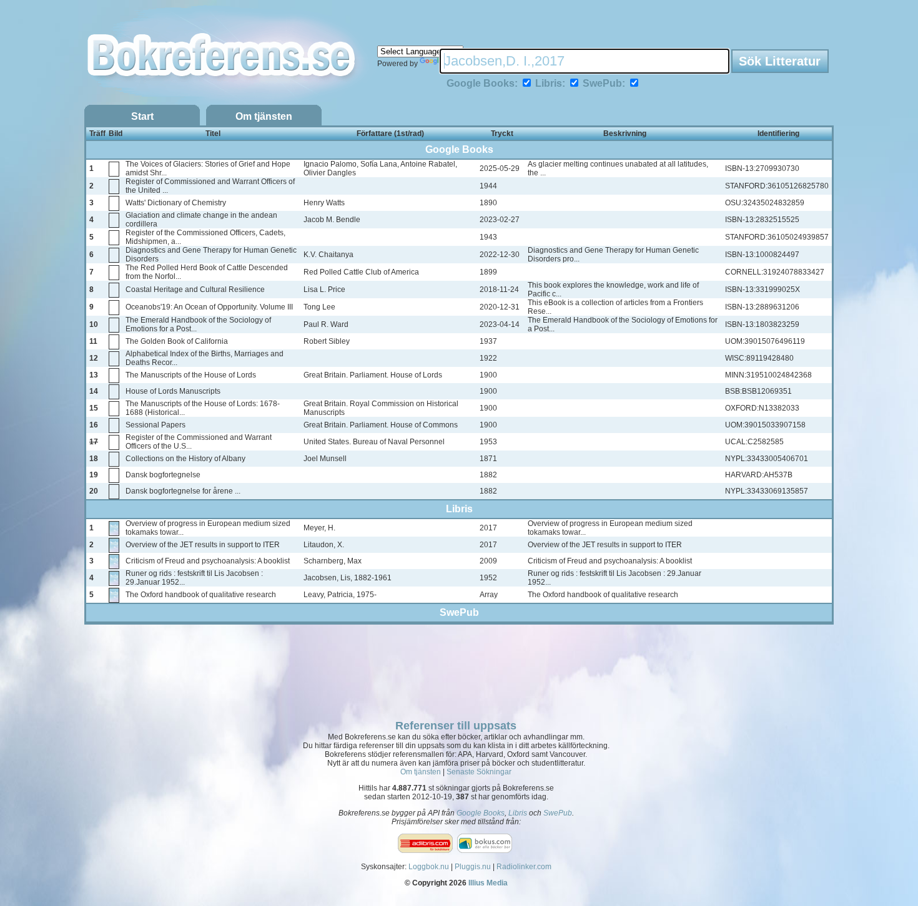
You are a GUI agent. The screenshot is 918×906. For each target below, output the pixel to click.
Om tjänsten (263, 116)
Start (142, 116)
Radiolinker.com (523, 866)
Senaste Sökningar (479, 771)
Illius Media (488, 883)
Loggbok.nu (428, 866)
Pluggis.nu (473, 866)
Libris (517, 813)
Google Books (481, 813)
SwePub (557, 813)
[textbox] (584, 61)
